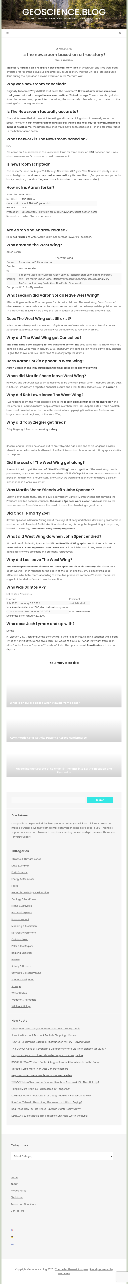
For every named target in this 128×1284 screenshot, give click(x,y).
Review (16, 959)
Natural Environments (24, 932)
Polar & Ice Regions (23, 946)
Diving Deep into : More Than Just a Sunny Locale (46, 1028)
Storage (16, 986)
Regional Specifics (22, 953)
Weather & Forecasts (24, 999)
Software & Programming (26, 973)
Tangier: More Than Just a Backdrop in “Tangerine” (41, 1089)
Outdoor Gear (20, 939)
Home (14, 1177)
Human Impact (20, 919)
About (14, 1184)
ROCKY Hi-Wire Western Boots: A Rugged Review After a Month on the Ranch (56, 1062)
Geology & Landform (24, 899)
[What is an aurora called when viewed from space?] (64, 690)
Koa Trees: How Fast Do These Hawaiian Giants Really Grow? (46, 1109)
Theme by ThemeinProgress (71, 1269)
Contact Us (17, 1210)
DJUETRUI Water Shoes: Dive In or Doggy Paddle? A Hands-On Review (51, 1095)
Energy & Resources (23, 879)
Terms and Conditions (23, 1204)
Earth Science (20, 872)
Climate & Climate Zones (26, 859)
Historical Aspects (22, 912)
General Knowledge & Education (30, 892)
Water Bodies (19, 993)
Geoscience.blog (64, 13)
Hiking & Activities (22, 906)
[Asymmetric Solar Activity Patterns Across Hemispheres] (64, 725)
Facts (15, 886)
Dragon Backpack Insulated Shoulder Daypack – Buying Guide (47, 1055)
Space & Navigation (64, 60)
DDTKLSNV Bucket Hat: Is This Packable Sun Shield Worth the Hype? (50, 1115)
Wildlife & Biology (21, 1006)
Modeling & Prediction (24, 926)
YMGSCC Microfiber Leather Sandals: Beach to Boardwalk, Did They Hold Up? (55, 1082)
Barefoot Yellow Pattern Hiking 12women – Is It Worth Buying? (47, 1102)
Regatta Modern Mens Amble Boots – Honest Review (42, 1075)
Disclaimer (17, 1197)
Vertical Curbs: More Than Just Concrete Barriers (40, 1068)
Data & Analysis (21, 865)
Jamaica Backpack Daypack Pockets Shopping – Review (44, 1035)
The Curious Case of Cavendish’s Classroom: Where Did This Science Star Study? (59, 1048)
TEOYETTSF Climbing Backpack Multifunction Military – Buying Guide (51, 1042)
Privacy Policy (18, 1190)
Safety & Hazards (22, 966)
